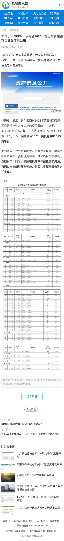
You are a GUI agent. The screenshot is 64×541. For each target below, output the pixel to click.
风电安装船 (39, 13)
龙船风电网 (19, 531)
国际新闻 (8, 22)
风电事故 (38, 22)
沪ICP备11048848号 (22, 521)
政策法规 (14, 30)
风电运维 (54, 18)
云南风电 (31, 409)
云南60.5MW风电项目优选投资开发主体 (39, 464)
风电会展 (23, 22)
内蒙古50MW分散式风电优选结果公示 (38, 507)
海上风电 (8, 13)
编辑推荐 (54, 521)
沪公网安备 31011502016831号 (32, 525)
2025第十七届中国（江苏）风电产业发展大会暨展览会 (30, 434)
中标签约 (23, 18)
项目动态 (54, 13)
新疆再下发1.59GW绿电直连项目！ (37, 475)
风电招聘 (54, 22)
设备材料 (38, 18)
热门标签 (41, 521)
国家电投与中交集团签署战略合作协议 (21, 424)
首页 (3, 30)
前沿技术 (23, 13)
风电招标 (8, 18)
